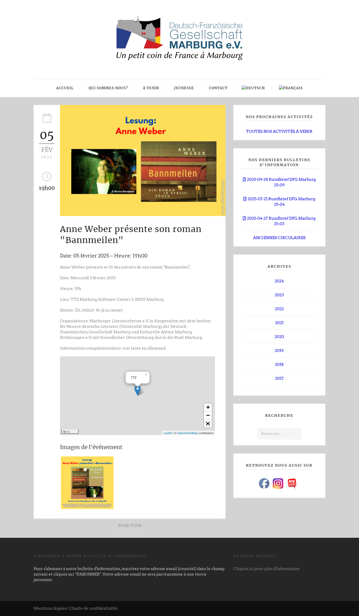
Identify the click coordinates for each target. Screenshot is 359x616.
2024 (279, 281)
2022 (279, 309)
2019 (279, 350)
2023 (279, 295)
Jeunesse (183, 88)
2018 (279, 364)
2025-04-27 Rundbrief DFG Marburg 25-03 (281, 221)
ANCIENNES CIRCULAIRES (279, 237)
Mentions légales (50, 608)
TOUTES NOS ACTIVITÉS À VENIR (279, 131)
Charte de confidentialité (93, 608)
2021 (279, 322)
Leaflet (167, 433)
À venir (150, 88)
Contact (218, 88)
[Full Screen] (208, 424)
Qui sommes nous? (108, 88)
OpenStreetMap (187, 433)
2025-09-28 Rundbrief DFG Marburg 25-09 (281, 182)
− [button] (208, 415)
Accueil (65, 88)
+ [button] (208, 407)
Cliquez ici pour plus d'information (266, 568)
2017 (279, 378)
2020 (279, 336)
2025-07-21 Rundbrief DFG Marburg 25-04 (281, 202)
